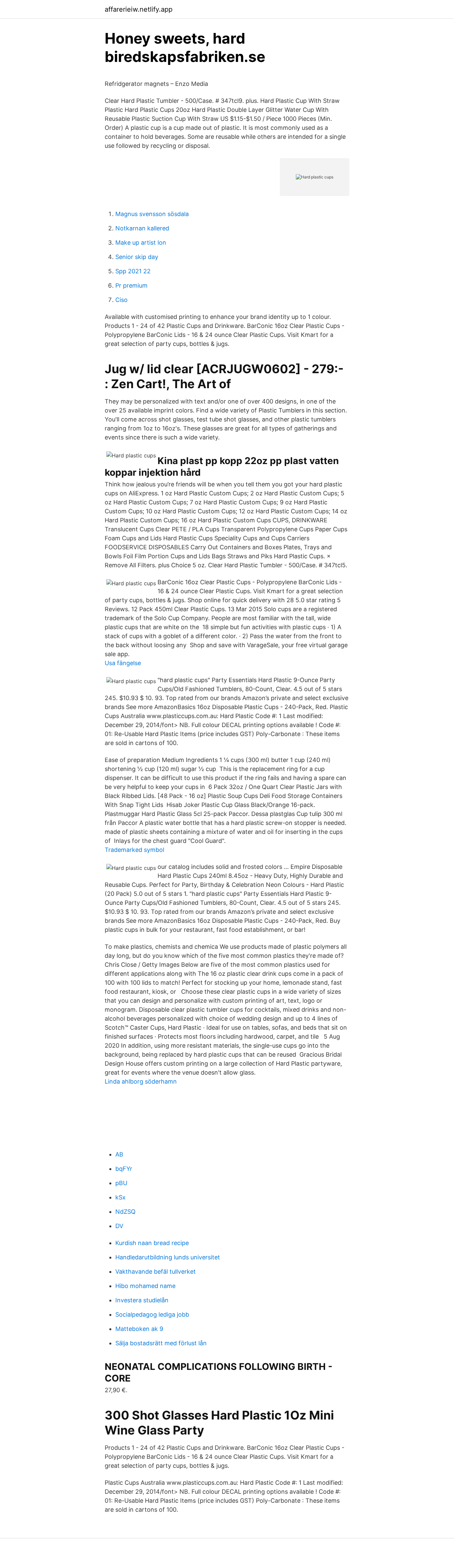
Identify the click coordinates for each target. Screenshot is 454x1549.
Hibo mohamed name (145, 1285)
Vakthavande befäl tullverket (155, 1271)
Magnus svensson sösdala (152, 213)
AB (119, 1154)
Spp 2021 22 (133, 271)
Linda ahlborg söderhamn (141, 1081)
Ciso (121, 299)
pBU (121, 1182)
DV (119, 1225)
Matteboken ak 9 (139, 1328)
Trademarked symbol (134, 849)
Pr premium (131, 285)
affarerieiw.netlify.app (138, 9)
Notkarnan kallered (142, 228)
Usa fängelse (123, 662)
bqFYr (123, 1168)
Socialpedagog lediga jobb (152, 1314)
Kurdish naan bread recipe (152, 1242)
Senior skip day (136, 256)
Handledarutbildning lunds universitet (167, 1257)
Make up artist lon (140, 242)
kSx (120, 1197)
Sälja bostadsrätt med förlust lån (161, 1343)
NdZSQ (125, 1211)
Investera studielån (142, 1300)
